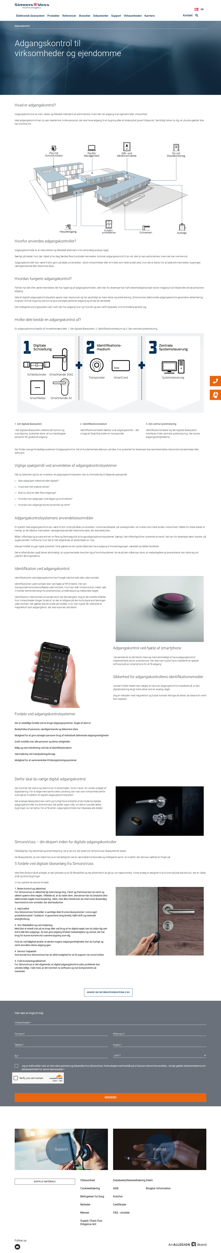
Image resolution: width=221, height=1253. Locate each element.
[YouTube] (17, 1247)
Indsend (110, 1097)
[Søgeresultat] (196, 15)
